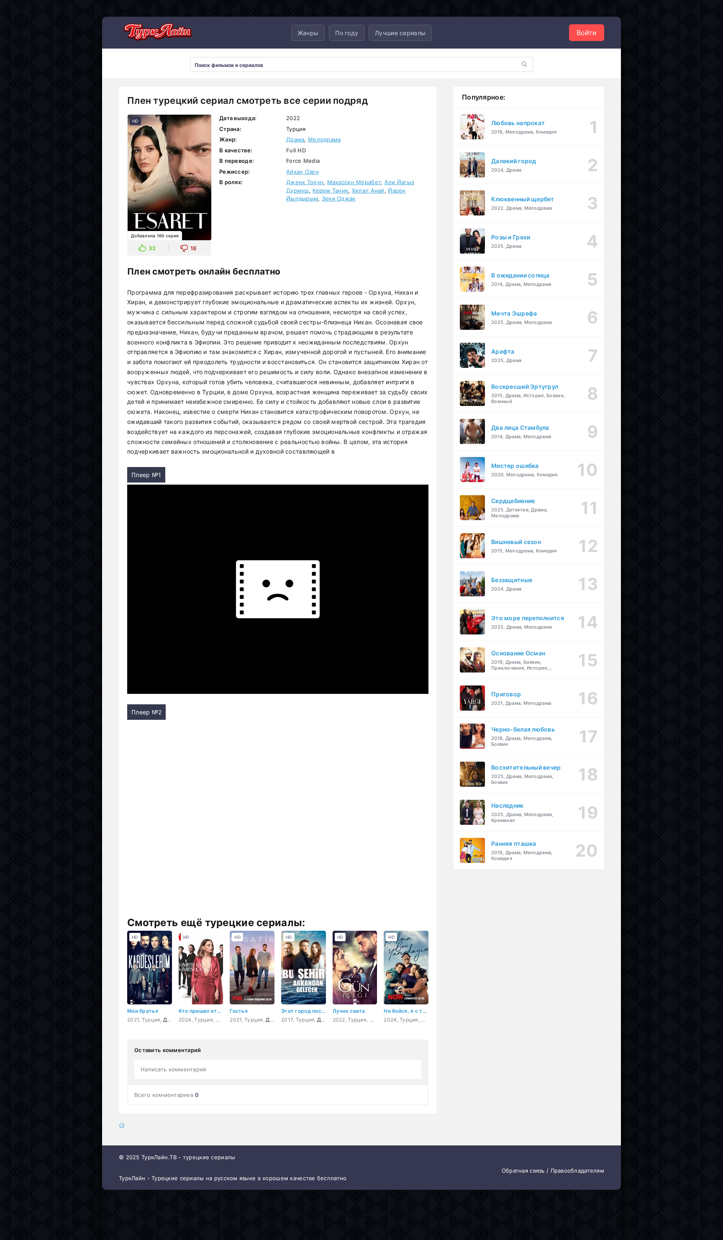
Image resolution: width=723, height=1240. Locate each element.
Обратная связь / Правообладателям (553, 1170)
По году (346, 32)
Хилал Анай (368, 190)
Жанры (307, 32)
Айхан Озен (302, 171)
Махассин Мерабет (354, 182)
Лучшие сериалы (400, 32)
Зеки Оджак (339, 198)
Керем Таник (330, 190)
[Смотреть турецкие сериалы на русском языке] (156, 33)
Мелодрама (324, 139)
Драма (295, 139)
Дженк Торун (304, 182)
